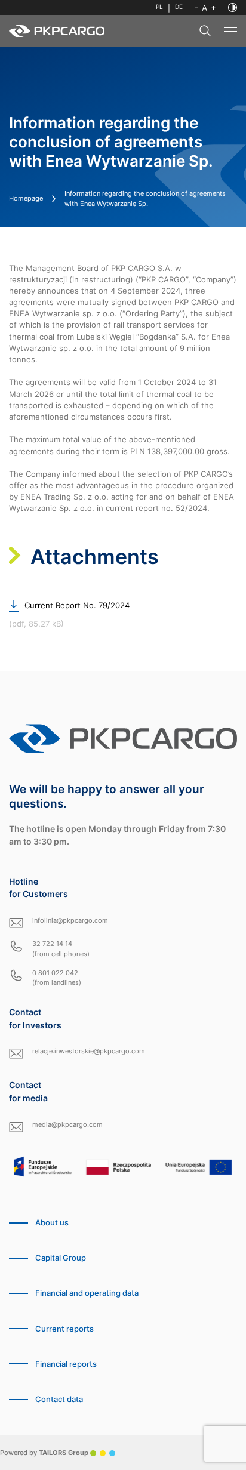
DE (179, 7)
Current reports (64, 1328)
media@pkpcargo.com (67, 1124)
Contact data (59, 1399)
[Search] (205, 31)
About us (52, 1222)
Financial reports (66, 1364)
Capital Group (60, 1257)
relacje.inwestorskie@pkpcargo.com (88, 1051)
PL (159, 7)
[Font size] (205, 8)
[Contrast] (232, 7)
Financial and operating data (87, 1293)
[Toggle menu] (230, 31)
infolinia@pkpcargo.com (70, 920)
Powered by (44, 1453)
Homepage (26, 198)
